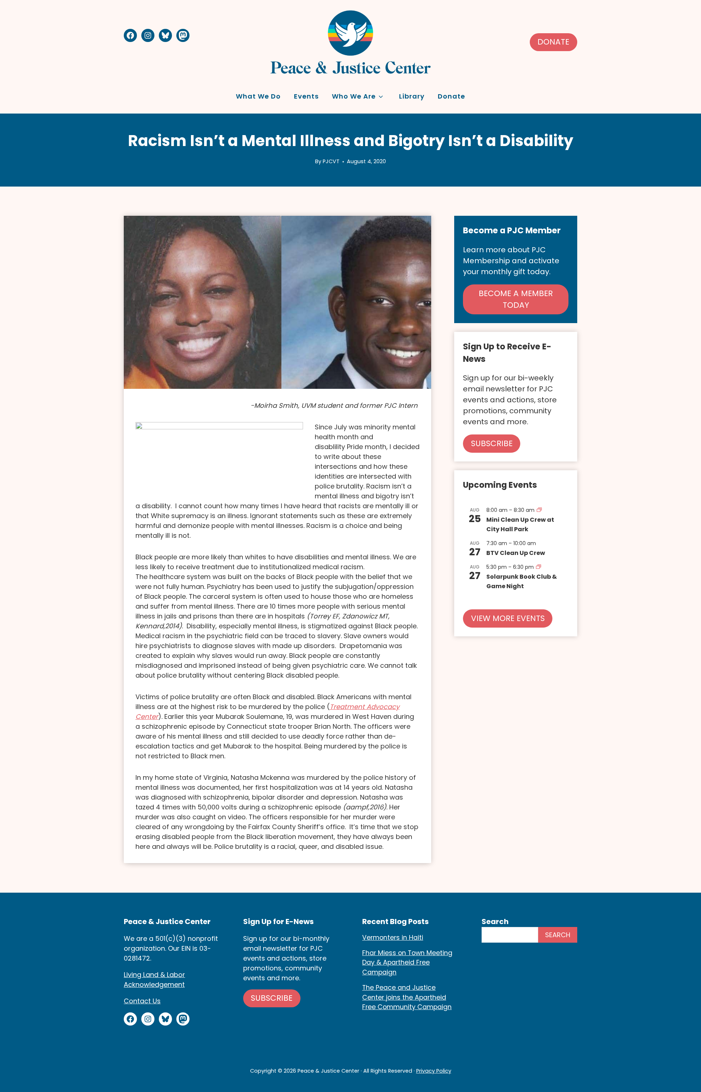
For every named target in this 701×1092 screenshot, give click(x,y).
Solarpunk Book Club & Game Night (521, 581)
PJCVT (331, 161)
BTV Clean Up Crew (515, 553)
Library (412, 96)
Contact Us (142, 1000)
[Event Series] (539, 510)
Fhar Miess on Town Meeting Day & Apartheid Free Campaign (407, 963)
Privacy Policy (433, 1070)
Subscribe (271, 998)
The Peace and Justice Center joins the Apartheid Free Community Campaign (407, 997)
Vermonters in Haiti (392, 937)
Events (306, 96)
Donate (553, 41)
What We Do (258, 96)
